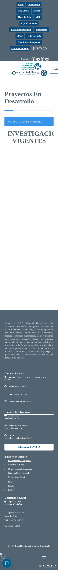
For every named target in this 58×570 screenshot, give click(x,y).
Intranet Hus (41, 30)
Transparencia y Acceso (14, 512)
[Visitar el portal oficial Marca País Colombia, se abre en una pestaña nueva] (3, 557)
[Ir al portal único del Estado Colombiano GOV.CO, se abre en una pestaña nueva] (39, 48)
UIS (10, 481)
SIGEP (11, 486)
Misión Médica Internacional (20, 469)
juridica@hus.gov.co (13, 428)
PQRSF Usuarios (29, 23)
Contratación (34, 4)
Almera (36, 11)
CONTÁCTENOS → (13, 526)
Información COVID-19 (29, 447)
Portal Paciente (34, 36)
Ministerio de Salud (16, 477)
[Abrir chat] (6, 563)
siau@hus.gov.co (11, 418)
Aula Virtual (23, 11)
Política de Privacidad (13, 520)
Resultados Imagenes (29, 42)
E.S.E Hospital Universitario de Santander (33, 546)
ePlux (19, 36)
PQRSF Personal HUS (21, 30)
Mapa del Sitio (24, 17)
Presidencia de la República (19, 460)
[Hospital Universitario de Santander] (29, 69)
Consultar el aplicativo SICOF (18, 438)
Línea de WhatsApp (13, 504)
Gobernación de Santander (19, 473)
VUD (38, 17)
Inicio (20, 4)
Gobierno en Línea (16, 465)
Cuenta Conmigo (20, 48)
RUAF (11, 490)
